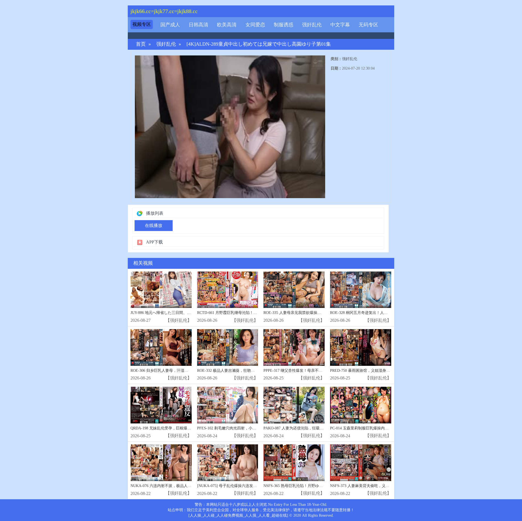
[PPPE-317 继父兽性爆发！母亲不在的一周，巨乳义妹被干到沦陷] (294, 347)
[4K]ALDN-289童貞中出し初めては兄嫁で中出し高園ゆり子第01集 (259, 44)
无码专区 (368, 24)
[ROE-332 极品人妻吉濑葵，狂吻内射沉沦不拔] (227, 347)
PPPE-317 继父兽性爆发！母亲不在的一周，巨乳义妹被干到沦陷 (317, 371)
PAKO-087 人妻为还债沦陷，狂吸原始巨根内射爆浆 (306, 428)
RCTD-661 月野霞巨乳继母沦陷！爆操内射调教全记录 (242, 313)
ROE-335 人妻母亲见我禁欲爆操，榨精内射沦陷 (303, 313)
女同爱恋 (255, 24)
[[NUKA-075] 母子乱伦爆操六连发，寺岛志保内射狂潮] (227, 462)
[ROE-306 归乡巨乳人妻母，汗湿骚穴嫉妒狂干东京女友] (161, 347)
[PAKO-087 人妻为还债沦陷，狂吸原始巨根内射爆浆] (294, 405)
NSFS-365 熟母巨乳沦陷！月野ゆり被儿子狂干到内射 (308, 486)
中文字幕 (340, 24)
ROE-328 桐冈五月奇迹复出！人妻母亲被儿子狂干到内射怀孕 (381, 313)
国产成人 (170, 24)
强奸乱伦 (312, 24)
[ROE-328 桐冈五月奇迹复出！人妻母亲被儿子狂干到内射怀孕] (360, 290)
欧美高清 (227, 24)
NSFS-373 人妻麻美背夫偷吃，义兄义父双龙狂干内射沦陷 (378, 486)
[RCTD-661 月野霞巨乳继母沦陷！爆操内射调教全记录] (227, 290)
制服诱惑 (283, 24)
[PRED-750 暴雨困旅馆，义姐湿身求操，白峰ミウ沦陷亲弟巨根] (360, 347)
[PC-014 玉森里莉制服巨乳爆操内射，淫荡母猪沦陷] (360, 405)
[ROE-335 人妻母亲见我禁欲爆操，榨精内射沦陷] (294, 290)
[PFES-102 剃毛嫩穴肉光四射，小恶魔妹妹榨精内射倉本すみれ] (227, 405)
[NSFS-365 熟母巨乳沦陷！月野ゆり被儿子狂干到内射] (294, 462)
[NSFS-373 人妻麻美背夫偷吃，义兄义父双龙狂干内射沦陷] (360, 462)
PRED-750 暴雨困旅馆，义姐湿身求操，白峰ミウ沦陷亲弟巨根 (383, 371)
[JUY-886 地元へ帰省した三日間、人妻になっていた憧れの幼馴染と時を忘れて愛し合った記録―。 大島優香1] (161, 290)
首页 (141, 44)
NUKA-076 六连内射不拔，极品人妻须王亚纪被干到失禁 (178, 486)
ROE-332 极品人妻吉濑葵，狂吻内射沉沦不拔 (235, 371)
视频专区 (141, 24)
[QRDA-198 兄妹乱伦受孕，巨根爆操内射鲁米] (161, 405)
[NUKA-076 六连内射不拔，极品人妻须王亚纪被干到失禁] (161, 462)
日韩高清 (198, 24)
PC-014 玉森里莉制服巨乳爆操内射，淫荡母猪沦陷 (372, 428)
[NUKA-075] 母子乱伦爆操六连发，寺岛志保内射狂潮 (242, 486)
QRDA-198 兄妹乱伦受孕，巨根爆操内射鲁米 (168, 428)
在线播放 (153, 225)
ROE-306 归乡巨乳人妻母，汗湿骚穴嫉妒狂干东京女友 (176, 371)
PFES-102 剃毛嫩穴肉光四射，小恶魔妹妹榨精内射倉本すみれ (249, 428)
